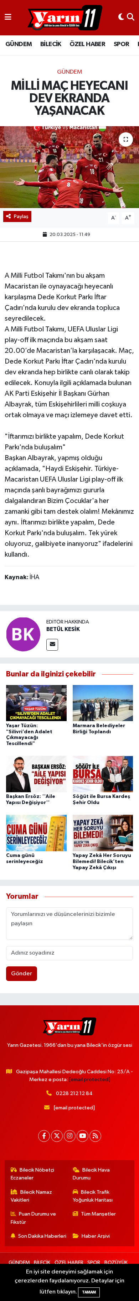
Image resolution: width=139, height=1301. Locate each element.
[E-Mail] (52, 645)
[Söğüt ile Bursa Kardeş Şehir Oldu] (103, 774)
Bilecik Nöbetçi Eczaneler (33, 1174)
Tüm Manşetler (98, 1214)
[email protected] (89, 1079)
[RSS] (95, 1136)
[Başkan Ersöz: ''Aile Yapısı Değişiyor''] (36, 774)
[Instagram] (70, 1136)
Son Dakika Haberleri (42, 1236)
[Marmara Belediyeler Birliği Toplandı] (103, 703)
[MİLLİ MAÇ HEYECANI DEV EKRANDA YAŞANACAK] (69, 167)
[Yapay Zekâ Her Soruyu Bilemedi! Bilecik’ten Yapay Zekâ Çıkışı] (103, 833)
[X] (57, 1136)
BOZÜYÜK (116, 1262)
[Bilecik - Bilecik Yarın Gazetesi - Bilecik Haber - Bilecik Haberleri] (64, 18)
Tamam (89, 1292)
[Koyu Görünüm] (121, 18)
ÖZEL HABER (87, 44)
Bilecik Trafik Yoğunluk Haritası (93, 1196)
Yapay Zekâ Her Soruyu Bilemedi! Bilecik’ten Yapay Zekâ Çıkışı (102, 861)
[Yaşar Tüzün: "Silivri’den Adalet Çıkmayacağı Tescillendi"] (36, 703)
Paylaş (21, 216)
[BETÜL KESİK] (23, 634)
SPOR (121, 44)
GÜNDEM (18, 44)
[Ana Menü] (8, 18)
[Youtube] (82, 1136)
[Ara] (130, 18)
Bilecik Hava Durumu (91, 1174)
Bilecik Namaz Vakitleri (31, 1196)
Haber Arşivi (96, 1236)
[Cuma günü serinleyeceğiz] (36, 833)
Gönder (21, 974)
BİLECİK (50, 44)
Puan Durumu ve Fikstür (33, 1217)
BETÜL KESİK (63, 629)
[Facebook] (44, 1136)
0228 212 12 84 (74, 1093)
